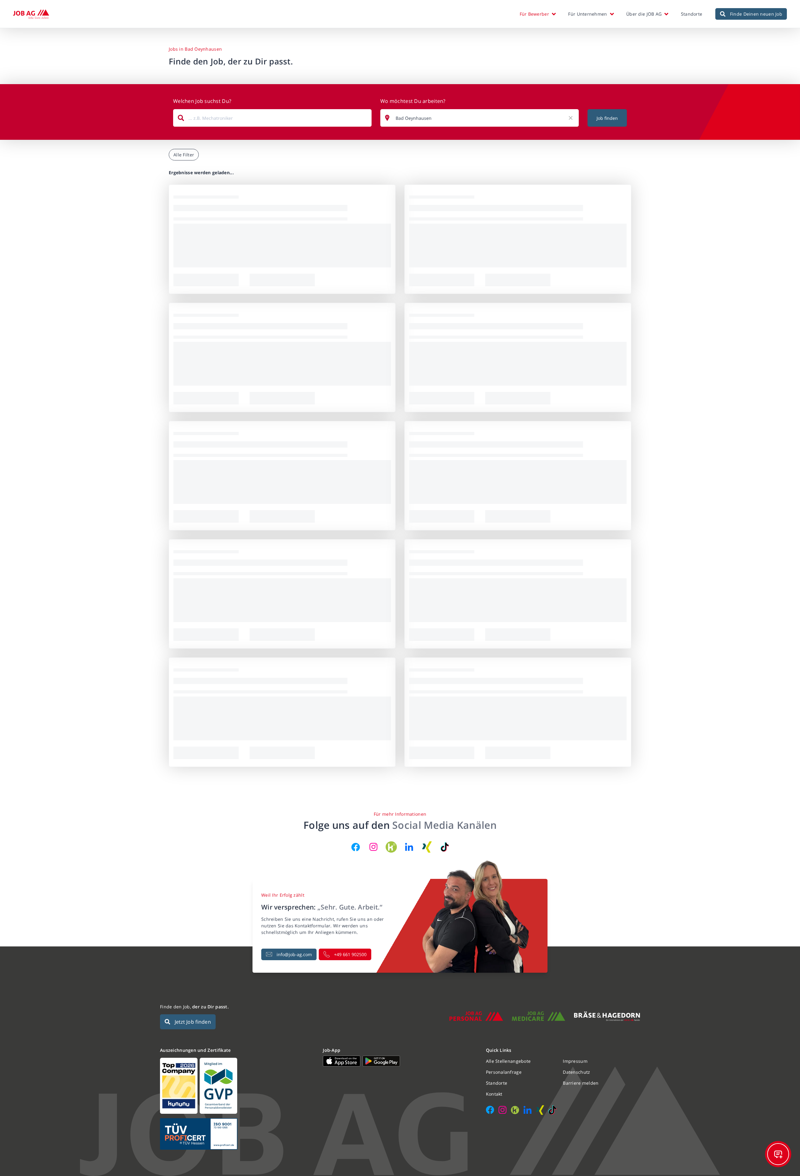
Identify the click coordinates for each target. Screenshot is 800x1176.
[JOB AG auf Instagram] (373, 847)
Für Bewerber (534, 14)
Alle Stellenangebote (508, 1061)
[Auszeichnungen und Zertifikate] (237, 1086)
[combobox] (272, 118)
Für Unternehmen (587, 14)
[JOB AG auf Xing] (426, 847)
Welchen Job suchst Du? (202, 101)
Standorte (691, 14)
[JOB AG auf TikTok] (444, 847)
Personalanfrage (504, 1072)
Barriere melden (580, 1083)
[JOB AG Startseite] (31, 14)
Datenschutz (576, 1072)
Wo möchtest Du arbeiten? (413, 101)
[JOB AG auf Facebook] (355, 847)
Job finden (607, 118)
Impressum (575, 1061)
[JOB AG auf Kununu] (391, 847)
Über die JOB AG (644, 14)
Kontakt (494, 1094)
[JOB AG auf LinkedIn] (409, 847)
